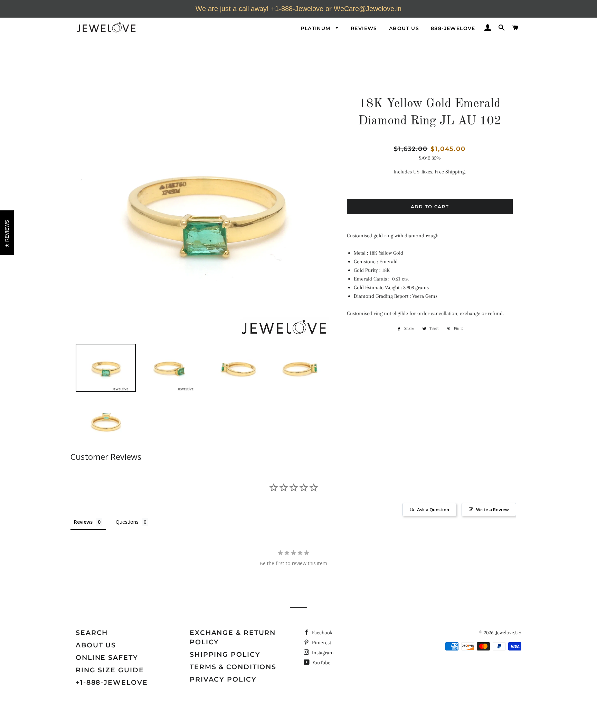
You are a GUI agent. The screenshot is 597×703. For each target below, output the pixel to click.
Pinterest (321, 642)
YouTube (320, 662)
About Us (404, 28)
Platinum (316, 28)
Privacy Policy (223, 679)
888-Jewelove (453, 28)
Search (92, 633)
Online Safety (107, 658)
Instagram (322, 652)
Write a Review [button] (492, 509)
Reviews (364, 28)
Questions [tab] (127, 522)
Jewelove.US (508, 632)
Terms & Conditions (233, 667)
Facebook (321, 632)
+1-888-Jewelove (112, 682)
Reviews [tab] (83, 522)
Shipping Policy (225, 654)
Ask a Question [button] (433, 509)
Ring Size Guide (110, 670)
